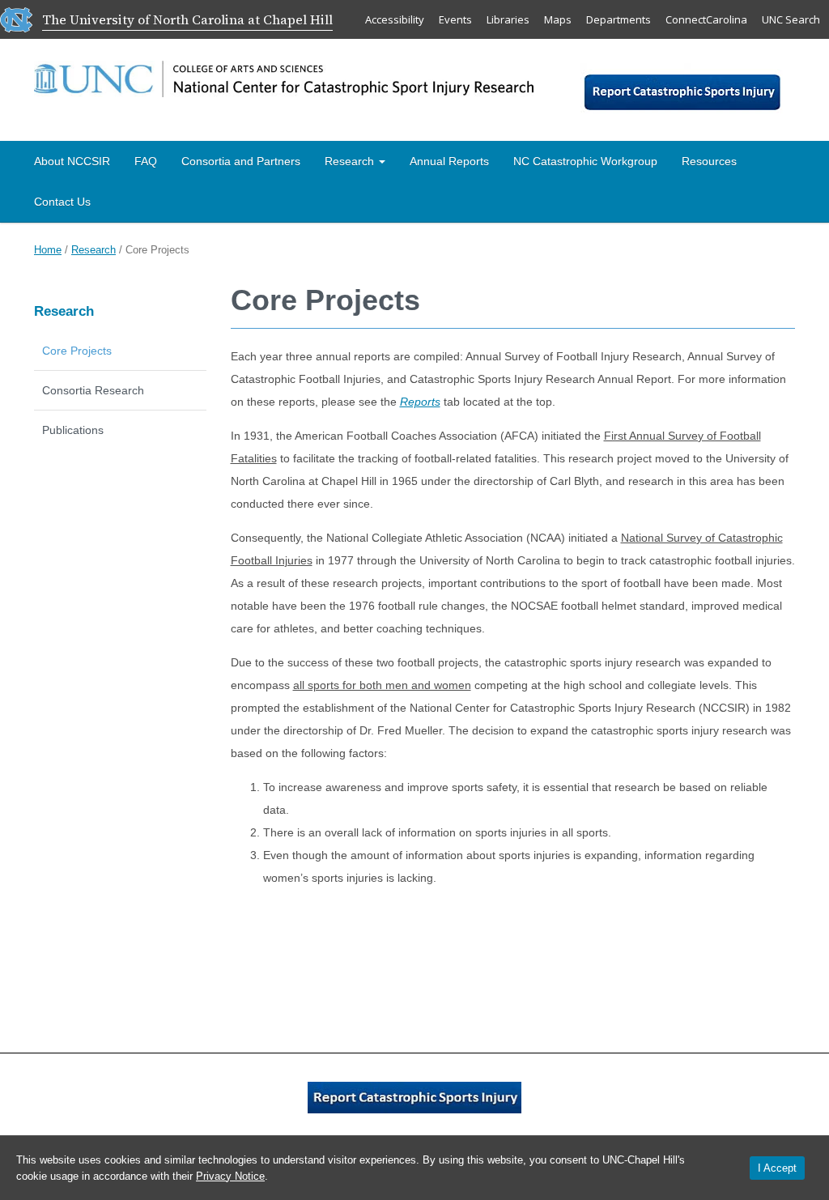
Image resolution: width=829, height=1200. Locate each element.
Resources (709, 161)
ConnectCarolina (706, 19)
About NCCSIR (72, 161)
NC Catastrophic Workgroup (585, 161)
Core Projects (77, 350)
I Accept (777, 1168)
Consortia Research (93, 390)
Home (48, 250)
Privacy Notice (230, 1176)
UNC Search (791, 19)
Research (351, 161)
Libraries (508, 19)
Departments (618, 19)
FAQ (145, 161)
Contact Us (62, 201)
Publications (73, 429)
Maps (558, 19)
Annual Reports (449, 161)
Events (455, 19)
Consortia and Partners (240, 161)
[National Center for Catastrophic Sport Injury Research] (284, 75)
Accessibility (394, 19)
